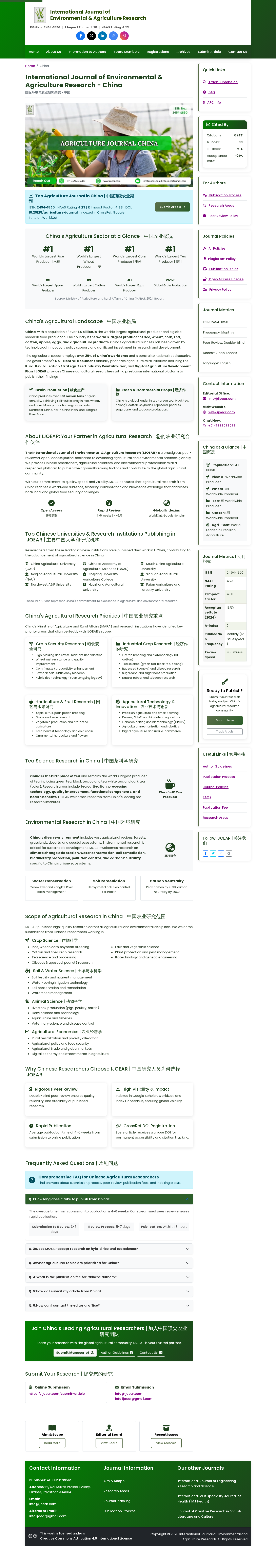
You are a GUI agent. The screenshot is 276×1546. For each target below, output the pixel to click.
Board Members (127, 51)
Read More (52, 1443)
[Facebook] (80, 35)
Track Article (225, 731)
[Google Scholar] (113, 35)
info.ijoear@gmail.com (133, 1398)
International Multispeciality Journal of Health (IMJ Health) (209, 1499)
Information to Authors (87, 51)
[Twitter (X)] (91, 35)
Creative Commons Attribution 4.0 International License (86, 1538)
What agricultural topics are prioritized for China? (74, 1263)
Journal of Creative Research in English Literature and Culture (209, 1514)
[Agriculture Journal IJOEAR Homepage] (40, 14)
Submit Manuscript (73, 1352)
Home (34, 51)
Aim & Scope (113, 1481)
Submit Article (209, 51)
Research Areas (216, 817)
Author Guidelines (115, 1352)
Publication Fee (215, 807)
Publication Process (219, 776)
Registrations (158, 51)
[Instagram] (124, 35)
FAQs (207, 797)
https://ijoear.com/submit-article (57, 1393)
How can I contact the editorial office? (64, 1305)
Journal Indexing (117, 1501)
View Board (109, 1443)
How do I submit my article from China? (65, 1291)
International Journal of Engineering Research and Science (206, 1484)
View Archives (166, 1443)
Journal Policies (216, 787)
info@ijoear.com (128, 1393)
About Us (53, 51)
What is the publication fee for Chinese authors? (73, 1277)
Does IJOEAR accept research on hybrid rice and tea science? (83, 1248)
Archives (183, 51)
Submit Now (225, 720)
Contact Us (237, 51)
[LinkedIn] (102, 35)
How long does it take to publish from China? (69, 1199)
